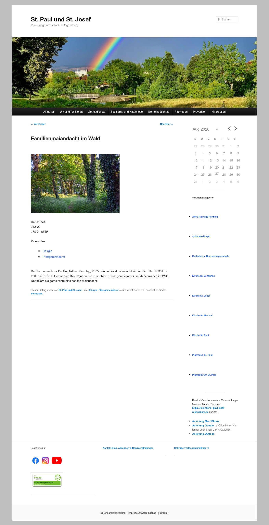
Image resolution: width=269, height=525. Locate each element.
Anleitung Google (203, 425)
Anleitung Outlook (203, 434)
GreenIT (164, 513)
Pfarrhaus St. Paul (202, 355)
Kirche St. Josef (201, 295)
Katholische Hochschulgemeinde (210, 256)
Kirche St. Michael (202, 315)
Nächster (166, 124)
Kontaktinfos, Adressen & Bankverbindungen (128, 448)
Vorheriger (38, 124)
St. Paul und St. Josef (61, 19)
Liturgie (47, 251)
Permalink (36, 293)
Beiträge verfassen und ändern (191, 448)
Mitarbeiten (219, 111)
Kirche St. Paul (200, 335)
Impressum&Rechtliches (142, 513)
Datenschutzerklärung (112, 513)
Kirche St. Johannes (203, 276)
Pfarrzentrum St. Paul (204, 374)
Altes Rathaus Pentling (205, 216)
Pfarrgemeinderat (54, 257)
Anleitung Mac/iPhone (205, 421)
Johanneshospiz (201, 236)
